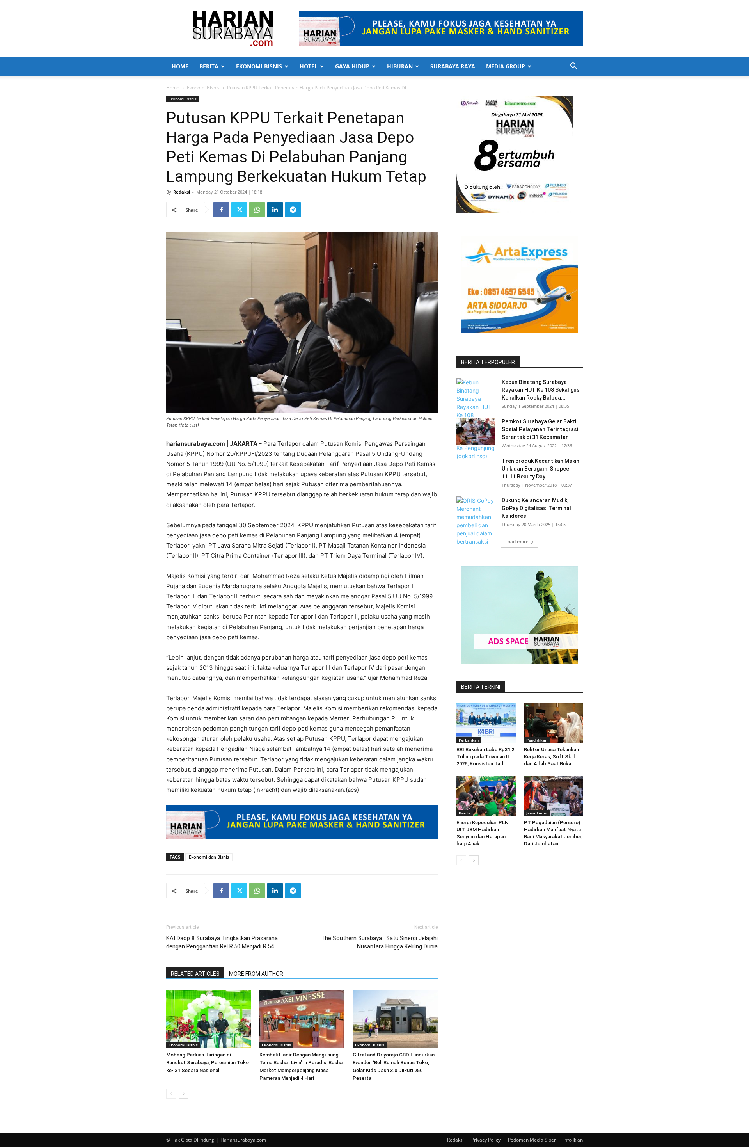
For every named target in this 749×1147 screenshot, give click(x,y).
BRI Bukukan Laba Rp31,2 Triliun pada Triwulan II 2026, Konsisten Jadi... (485, 756)
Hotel (309, 66)
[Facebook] (221, 209)
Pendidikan (536, 740)
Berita (208, 66)
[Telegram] (293, 209)
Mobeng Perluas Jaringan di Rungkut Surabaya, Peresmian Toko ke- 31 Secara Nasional (207, 1062)
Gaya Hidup (352, 66)
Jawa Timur (537, 813)
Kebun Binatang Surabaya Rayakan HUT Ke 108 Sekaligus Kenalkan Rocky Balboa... (541, 390)
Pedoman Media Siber (532, 1139)
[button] (573, 67)
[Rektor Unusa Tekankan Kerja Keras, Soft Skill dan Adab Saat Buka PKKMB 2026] (553, 723)
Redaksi (181, 192)
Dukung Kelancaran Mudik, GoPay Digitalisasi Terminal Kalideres (536, 508)
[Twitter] (239, 209)
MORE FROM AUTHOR (256, 974)
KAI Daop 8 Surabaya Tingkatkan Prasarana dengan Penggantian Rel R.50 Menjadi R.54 (222, 942)
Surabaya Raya (452, 66)
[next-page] (183, 1094)
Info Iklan (573, 1139)
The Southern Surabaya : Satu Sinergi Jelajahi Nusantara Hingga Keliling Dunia (379, 942)
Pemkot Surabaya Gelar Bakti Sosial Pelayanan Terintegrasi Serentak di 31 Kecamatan (540, 429)
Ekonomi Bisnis (259, 66)
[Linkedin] (275, 209)
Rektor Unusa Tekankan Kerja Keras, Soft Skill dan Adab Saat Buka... (551, 756)
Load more (517, 541)
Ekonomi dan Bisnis (209, 857)
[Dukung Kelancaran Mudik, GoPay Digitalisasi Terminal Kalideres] (475, 525)
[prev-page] (171, 1094)
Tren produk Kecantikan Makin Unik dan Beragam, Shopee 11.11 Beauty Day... (540, 469)
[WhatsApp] (257, 209)
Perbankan (469, 740)
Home (180, 66)
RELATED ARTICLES (195, 974)
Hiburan (400, 66)
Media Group (505, 66)
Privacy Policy (486, 1139)
